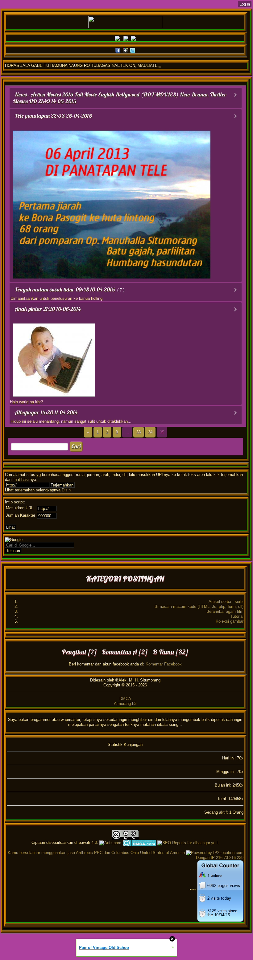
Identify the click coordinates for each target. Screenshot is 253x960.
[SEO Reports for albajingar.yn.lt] (188, 842)
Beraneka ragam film (224, 611)
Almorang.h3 (125, 703)
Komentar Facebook (164, 664)
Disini (67, 490)
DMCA (125, 698)
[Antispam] (110, 842)
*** (193, 891)
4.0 (94, 842)
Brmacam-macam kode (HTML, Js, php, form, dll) (199, 606)
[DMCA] (139, 842)
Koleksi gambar (229, 621)
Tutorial (236, 616)
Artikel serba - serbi (226, 601)
